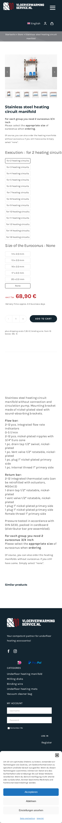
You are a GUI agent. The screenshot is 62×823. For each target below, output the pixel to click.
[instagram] (15, 651)
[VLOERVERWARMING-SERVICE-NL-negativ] (23, 3)
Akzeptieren (31, 792)
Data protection (27, 818)
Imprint (40, 818)
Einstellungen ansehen (31, 810)
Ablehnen (31, 801)
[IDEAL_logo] (19, 661)
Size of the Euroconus (30, 245)
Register (46, 742)
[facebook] (8, 651)
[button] (57, 755)
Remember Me (16, 728)
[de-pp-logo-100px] (34, 661)
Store (20, 34)
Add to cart (43, 318)
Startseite (10, 34)
